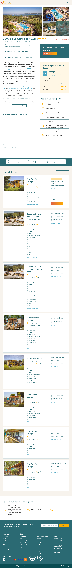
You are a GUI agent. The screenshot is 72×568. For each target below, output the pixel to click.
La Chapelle (40, 549)
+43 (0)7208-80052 (28, 566)
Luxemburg (6, 549)
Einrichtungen (18, 57)
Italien (4, 538)
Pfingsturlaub (23, 540)
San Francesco (40, 545)
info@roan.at (37, 566)
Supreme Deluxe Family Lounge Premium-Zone (20, 88)
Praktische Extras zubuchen (27, 551)
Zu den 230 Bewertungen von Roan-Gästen (56, 74)
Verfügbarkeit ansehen (50, 54)
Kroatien (5, 540)
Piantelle (39, 547)
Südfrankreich (14, 41)
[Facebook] (4, 559)
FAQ (38, 540)
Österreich (5, 547)
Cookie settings (65, 565)
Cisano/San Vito (41, 553)
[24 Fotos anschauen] (22, 21)
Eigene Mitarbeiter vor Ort (27, 547)
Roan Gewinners (41, 542)
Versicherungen (58, 542)
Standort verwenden (21, 152)
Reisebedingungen (25, 553)
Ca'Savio (56, 536)
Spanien (5, 542)
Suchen (6, 152)
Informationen (9, 57)
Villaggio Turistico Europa (43, 551)
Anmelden (63, 525)
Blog (21, 538)
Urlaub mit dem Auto (25, 545)
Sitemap (56, 565)
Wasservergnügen (29, 57)
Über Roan (23, 536)
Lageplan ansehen (63, 172)
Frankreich (7, 41)
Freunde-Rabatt (58, 548)
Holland (5, 545)
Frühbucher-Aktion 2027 (60, 540)
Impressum (39, 538)
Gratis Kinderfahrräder (26, 549)
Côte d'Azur (21, 41)
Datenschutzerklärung (42, 536)
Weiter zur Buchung (57, 204)
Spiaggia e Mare (58, 538)
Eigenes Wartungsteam (26, 542)
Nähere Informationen (19, 106)
